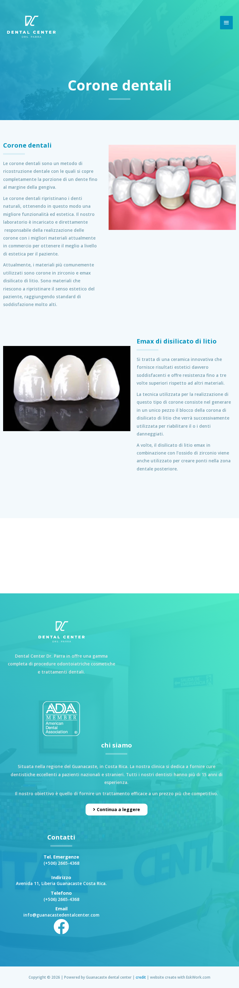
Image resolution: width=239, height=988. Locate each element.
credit (141, 977)
